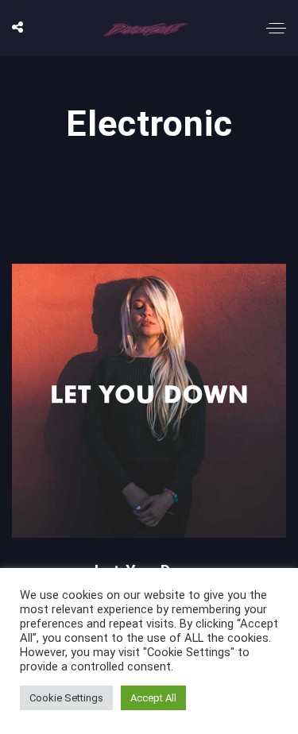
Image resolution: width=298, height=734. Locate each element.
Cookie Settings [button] (66, 698)
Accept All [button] (153, 698)
